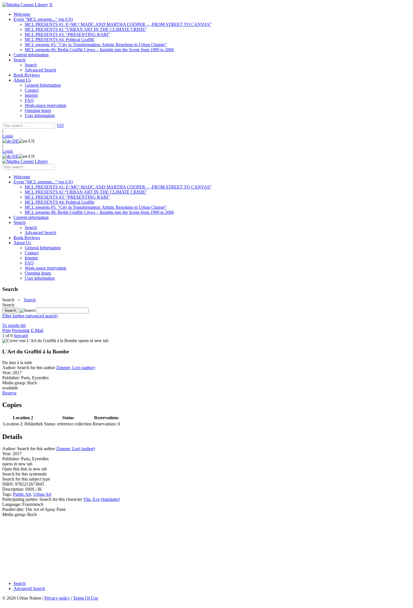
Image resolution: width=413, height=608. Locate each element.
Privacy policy (57, 598)
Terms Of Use (85, 598)
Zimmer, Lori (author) (75, 367)
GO (60, 125)
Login (7, 136)
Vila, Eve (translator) (101, 499)
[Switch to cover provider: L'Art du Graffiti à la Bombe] (39, 340)
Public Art (22, 494)
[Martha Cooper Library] (25, 4)
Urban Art (42, 494)
